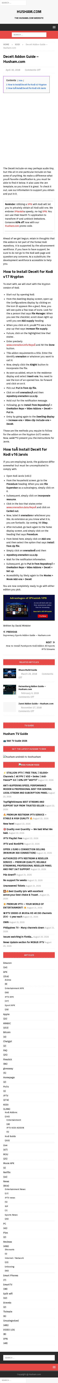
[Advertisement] (29, 134)
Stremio (7, 1302)
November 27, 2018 (31, 707)
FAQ (5, 1050)
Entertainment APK (14, 988)
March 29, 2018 (29, 674)
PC (4, 1223)
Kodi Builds (10, 1136)
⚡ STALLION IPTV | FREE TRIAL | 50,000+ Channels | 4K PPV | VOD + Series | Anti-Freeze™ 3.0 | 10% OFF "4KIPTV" (25, 776)
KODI (6, 1104)
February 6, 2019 (30, 693)
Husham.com (12, 226)
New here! (8, 823)
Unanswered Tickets (14, 885)
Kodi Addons (11, 1112)
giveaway (8, 1068)
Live (5, 1145)
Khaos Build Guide (28, 670)
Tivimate (7, 1311)
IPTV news (10, 1197)
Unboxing (9, 1266)
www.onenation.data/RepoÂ (21, 507)
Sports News (11, 1215)
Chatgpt (7, 1041)
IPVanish (19, 211)
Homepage (9, 1077)
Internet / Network (14, 1258)
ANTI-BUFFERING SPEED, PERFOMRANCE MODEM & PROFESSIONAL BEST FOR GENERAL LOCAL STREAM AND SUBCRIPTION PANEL (27, 789)
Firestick (7, 1059)
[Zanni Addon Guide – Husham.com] (9, 707)
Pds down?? (9, 874)
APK (5, 972)
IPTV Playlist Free (12, 838)
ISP (6, 1206)
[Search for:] (13, 2)
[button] (53, 27)
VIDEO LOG (9, 1329)
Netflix (6, 1172)
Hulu (6, 1086)
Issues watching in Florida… (18, 936)
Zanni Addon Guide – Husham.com (36, 703)
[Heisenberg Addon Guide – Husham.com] (9, 689)
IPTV (5, 1095)
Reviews (7, 1242)
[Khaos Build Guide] (9, 673)
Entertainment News (15, 1189)
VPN (30, 204)
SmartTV (7, 1284)
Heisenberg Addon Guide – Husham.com (32, 687)
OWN (6, 922)
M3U (5, 1154)
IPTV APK (9, 997)
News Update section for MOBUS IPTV (23, 942)
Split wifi (8, 1293)
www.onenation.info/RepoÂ (21, 345)
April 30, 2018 (13, 70)
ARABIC (7, 1023)
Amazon (7, 963)
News (6, 1181)
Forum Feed (32, 764)
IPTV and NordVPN (13, 843)
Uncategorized (11, 1320)
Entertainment (13, 1120)
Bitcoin (6, 1032)
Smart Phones (10, 1275)
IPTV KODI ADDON (15, 1128)
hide (21, 80)
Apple (6, 1014)
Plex (5, 1232)
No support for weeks (15, 880)
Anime (8, 980)
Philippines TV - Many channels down (23, 927)
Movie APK (8, 1163)
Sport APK (10, 1005)
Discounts (9, 1249)
